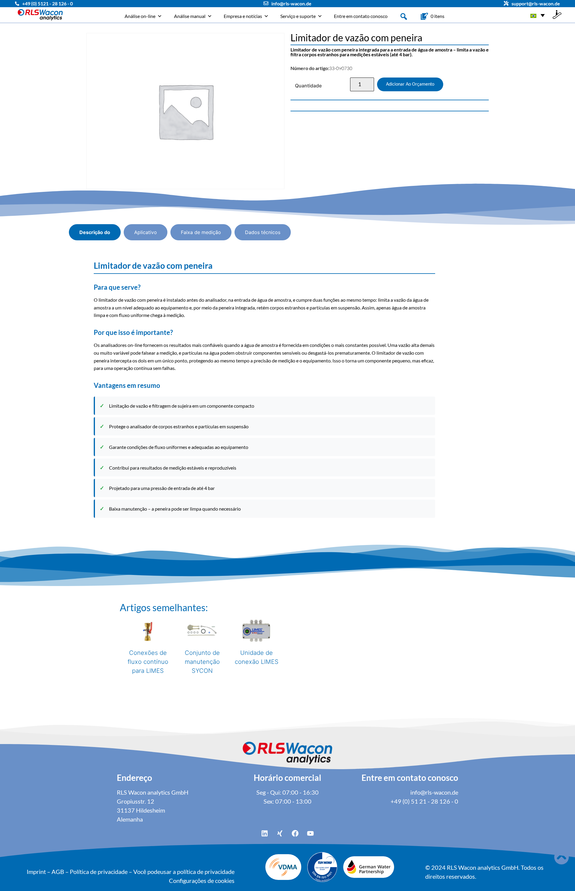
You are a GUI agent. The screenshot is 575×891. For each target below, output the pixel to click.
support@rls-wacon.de (536, 3)
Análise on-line (140, 16)
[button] (403, 15)
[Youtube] (310, 833)
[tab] (95, 232)
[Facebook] (295, 833)
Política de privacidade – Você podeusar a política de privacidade (152, 871)
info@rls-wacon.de (291, 3)
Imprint (36, 871)
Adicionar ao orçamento (410, 84)
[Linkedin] (265, 833)
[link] (437, 16)
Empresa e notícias (243, 16)
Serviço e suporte (298, 16)
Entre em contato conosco (361, 16)
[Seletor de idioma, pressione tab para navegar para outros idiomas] (537, 15)
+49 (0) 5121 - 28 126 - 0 (47, 3)
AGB (58, 871)
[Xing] (280, 833)
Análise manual (189, 16)
